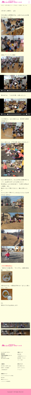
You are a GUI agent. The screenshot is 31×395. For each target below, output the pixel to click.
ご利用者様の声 (4, 369)
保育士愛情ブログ (21, 365)
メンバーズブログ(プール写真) (7, 375)
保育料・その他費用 (5, 367)
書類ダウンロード (4, 379)
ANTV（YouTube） (21, 367)
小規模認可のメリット (21, 356)
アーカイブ (19, 369)
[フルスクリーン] (29, 90)
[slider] (14, 90)
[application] (15, 83)
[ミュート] (26, 90)
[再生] (2, 90)
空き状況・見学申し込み (6, 365)
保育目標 (19, 354)
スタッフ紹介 (20, 359)
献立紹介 (3, 377)
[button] (15, 83)
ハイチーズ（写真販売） (6, 381)
